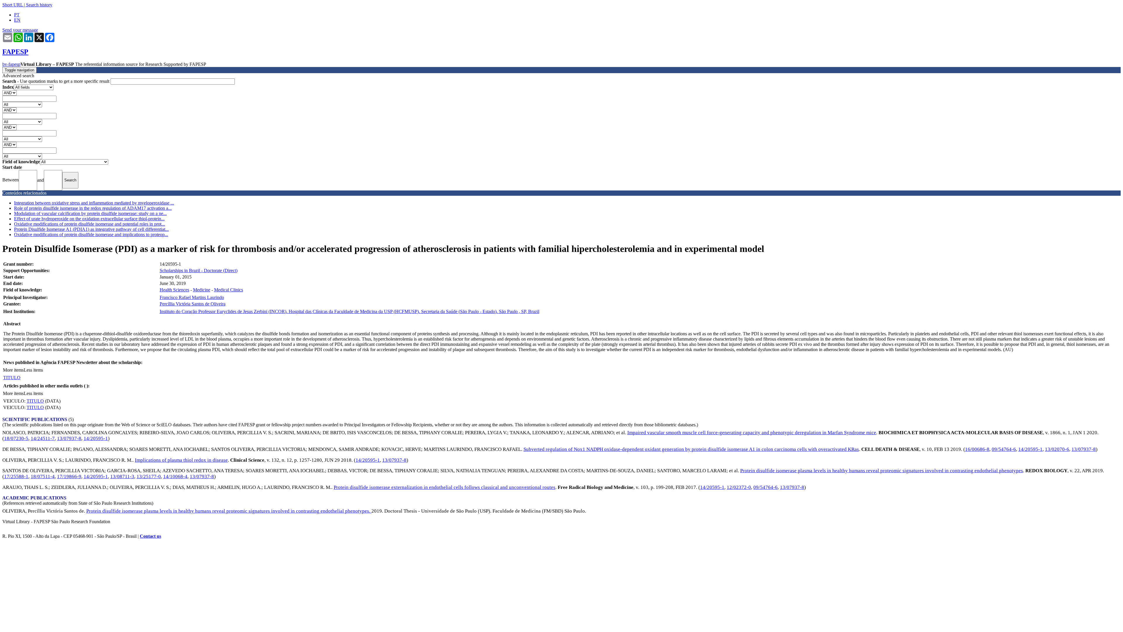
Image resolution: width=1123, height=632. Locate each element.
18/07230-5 (16, 438)
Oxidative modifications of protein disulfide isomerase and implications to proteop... (91, 234)
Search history (39, 4)
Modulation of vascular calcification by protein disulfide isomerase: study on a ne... (90, 213)
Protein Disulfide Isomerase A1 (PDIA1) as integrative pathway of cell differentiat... (91, 229)
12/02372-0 (739, 487)
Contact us (150, 536)
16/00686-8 (977, 449)
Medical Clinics (228, 289)
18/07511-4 (43, 476)
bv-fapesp (11, 64)
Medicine (201, 289)
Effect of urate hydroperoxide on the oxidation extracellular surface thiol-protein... (89, 218)
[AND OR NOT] (9, 92)
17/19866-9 (69, 476)
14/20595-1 (96, 438)
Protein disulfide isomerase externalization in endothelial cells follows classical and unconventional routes (444, 487)
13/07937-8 (69, 438)
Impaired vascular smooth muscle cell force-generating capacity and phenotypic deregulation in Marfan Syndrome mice (751, 432)
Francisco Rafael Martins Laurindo (192, 297)
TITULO (11, 377)
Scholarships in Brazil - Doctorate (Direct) (198, 270)
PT (17, 14)
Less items (33, 369)
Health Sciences (174, 289)
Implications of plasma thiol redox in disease (181, 460)
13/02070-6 (1057, 449)
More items (13, 369)
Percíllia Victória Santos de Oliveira (192, 303)
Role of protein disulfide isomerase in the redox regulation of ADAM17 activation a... (93, 208)
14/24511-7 (43, 438)
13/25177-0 (149, 476)
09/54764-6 (1004, 449)
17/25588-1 (16, 476)
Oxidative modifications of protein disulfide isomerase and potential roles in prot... (89, 223)
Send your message (20, 30)
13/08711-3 (122, 476)
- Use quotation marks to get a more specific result (56, 81)
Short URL (12, 4)
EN (17, 20)
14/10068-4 (175, 476)
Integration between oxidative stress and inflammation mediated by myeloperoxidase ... (94, 202)
